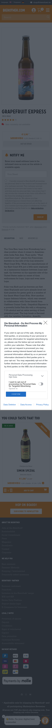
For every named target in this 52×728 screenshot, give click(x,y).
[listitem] (26, 376)
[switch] (41, 383)
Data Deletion (9, 404)
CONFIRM (16, 394)
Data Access (26, 404)
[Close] (46, 323)
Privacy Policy (42, 404)
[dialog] (26, 364)
